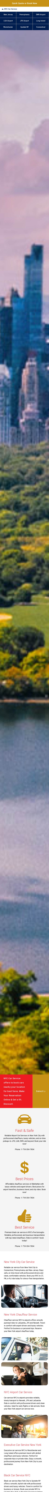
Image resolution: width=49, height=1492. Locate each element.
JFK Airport (24, 21)
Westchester (8, 27)
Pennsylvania (24, 15)
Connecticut (40, 27)
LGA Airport (8, 21)
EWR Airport (40, 15)
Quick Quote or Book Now (24, 3)
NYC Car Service (10, 9)
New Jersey (8, 15)
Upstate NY (24, 27)
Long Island (40, 21)
